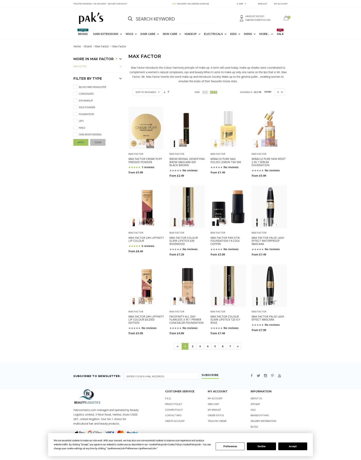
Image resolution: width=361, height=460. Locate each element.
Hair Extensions (105, 34)
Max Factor (102, 46)
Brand (83, 32)
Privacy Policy (173, 404)
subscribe (210, 375)
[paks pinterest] (272, 376)
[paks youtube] (279, 376)
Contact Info (173, 415)
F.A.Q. (168, 398)
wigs (129, 34)
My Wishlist (214, 409)
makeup (191, 34)
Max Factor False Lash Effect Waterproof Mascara (268, 241)
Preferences (230, 446)
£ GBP (240, 3)
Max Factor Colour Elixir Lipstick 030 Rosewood (183, 241)
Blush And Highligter (92, 87)
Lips (81, 121)
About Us (256, 398)
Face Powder (87, 107)
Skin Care (170, 34)
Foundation (86, 114)
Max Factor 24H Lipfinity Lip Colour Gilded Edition (146, 320)
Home (77, 46)
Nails (82, 127)
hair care (147, 34)
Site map (255, 404)
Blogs (254, 426)
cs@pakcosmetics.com (257, 19)
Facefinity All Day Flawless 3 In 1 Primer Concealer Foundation (186, 320)
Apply (80, 142)
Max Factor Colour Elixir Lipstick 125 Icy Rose (225, 320)
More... (264, 34)
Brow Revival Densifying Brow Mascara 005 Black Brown (187, 162)
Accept (293, 446)
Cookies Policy (174, 409)
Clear (97, 142)
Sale (280, 32)
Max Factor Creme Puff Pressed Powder (145, 160)
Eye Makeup (86, 100)
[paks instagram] (265, 376)
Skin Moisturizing (90, 134)
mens (248, 34)
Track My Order (217, 421)
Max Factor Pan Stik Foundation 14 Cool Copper (225, 241)
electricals (213, 34)
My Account (215, 398)
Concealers (86, 93)
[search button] (130, 19)
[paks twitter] (258, 376)
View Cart (213, 404)
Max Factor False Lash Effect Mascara (268, 318)
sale (253, 409)
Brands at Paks (260, 415)
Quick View (138, 180)
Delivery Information (263, 421)
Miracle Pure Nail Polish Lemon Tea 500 (225, 160)
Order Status (216, 415)
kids (233, 34)
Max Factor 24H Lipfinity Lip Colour (146, 239)
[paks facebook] (251, 376)
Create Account (175, 421)
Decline (261, 446)
